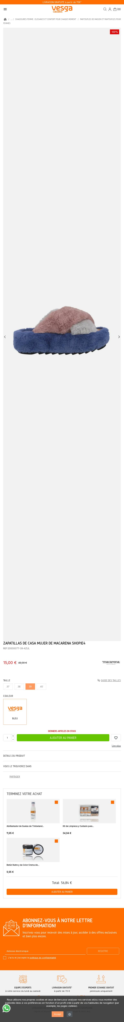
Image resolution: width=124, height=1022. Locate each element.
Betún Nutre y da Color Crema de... (23, 865)
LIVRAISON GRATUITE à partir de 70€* (62, 2)
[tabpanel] (62, 334)
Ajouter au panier (63, 737)
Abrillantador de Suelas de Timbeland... (25, 826)
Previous (5, 336)
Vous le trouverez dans (17, 766)
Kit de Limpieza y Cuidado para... (78, 826)
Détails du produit (14, 755)
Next (119, 336)
